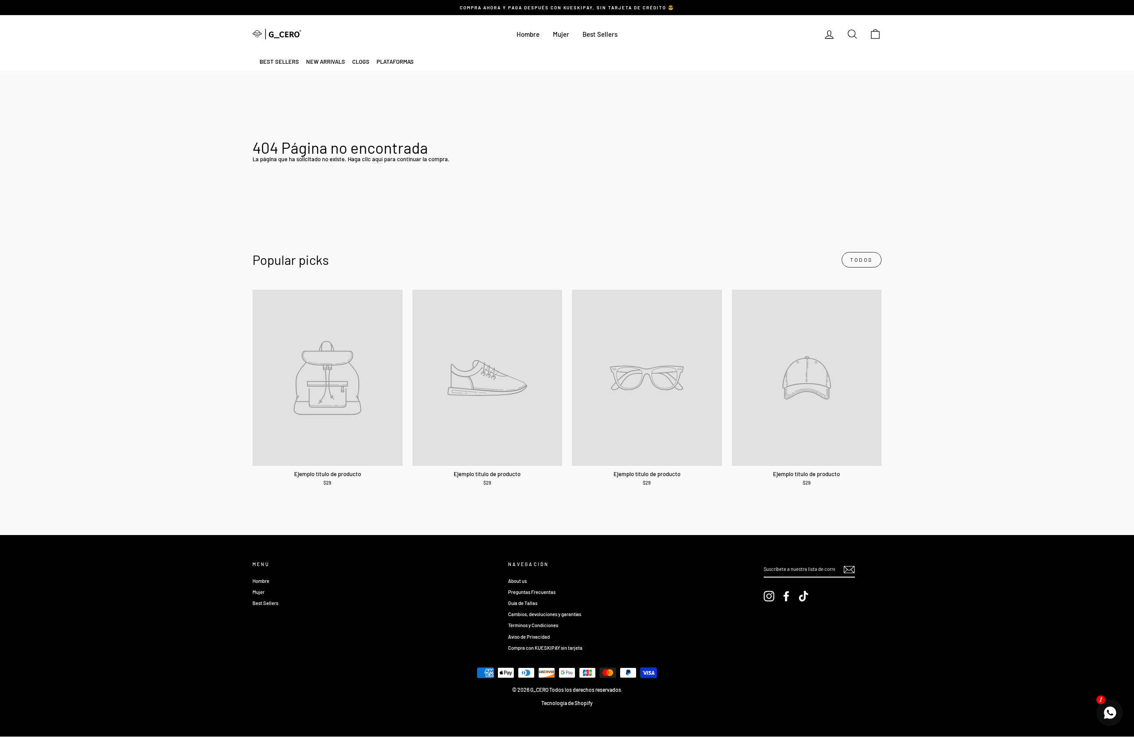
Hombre (528, 34)
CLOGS (360, 61)
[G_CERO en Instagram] (769, 596)
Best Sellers (600, 34)
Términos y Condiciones (533, 625)
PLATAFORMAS (395, 61)
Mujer (561, 34)
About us (517, 581)
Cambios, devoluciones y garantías (544, 614)
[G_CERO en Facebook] (786, 596)
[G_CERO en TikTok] (803, 596)
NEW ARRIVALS (325, 61)
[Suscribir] (849, 569)
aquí (377, 159)
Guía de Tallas (522, 603)
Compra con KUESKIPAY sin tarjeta (545, 648)
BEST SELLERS (279, 61)
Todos (861, 259)
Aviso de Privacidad (529, 637)
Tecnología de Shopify (567, 703)
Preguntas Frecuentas (531, 592)
